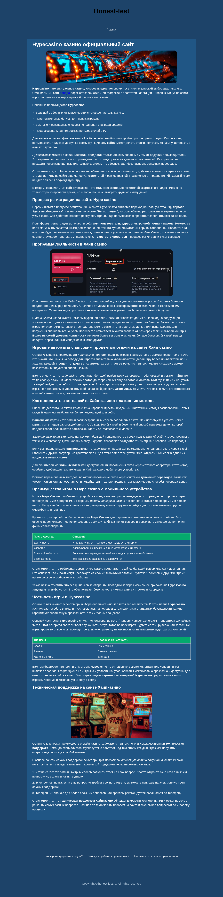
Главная (111, 29)
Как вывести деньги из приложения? (156, 856)
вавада (65, 93)
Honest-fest (111, 11)
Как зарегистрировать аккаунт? (64, 856)
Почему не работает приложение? (108, 856)
